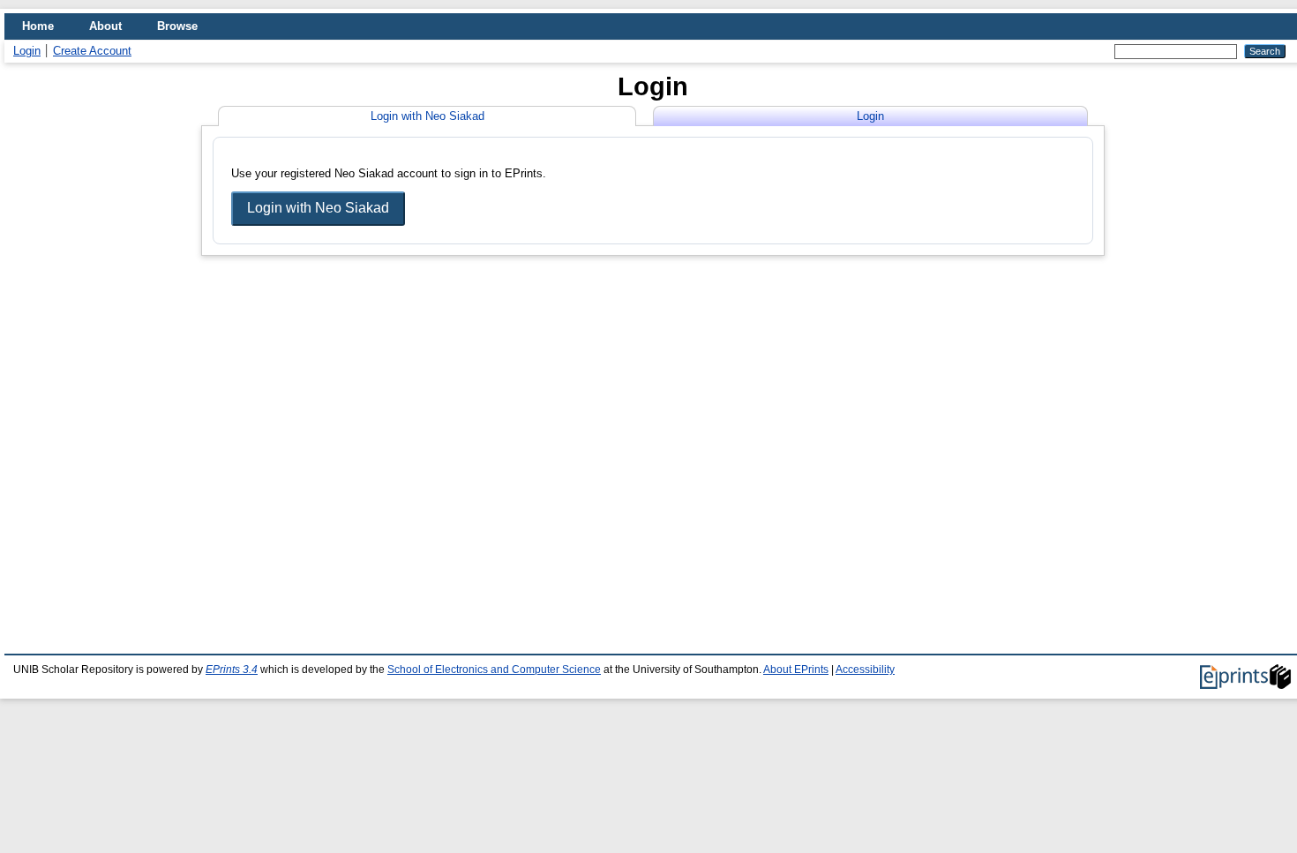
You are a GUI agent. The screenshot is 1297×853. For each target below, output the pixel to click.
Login (27, 50)
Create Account (92, 50)
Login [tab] (870, 116)
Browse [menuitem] (177, 26)
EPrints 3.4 (232, 669)
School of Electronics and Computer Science (494, 669)
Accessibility (865, 669)
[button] (318, 209)
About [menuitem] (105, 26)
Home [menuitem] (38, 26)
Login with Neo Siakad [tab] (427, 116)
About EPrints (795, 669)
